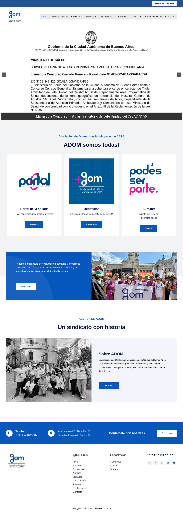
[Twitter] (155, 463)
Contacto (170, 17)
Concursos (106, 17)
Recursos (78, 465)
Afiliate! (137, 17)
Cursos (113, 465)
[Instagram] (162, 463)
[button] (164, 3)
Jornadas (77, 477)
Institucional (58, 17)
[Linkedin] (174, 463)
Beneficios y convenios (83, 17)
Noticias (77, 473)
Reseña (77, 484)
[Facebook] (149, 463)
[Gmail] (168, 463)
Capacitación (152, 17)
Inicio (44, 17)
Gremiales (121, 17)
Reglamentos (79, 488)
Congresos (115, 462)
